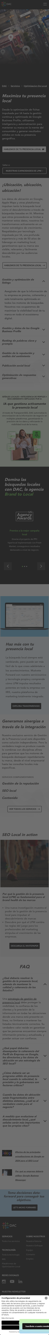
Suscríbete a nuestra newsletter (26, 1326)
